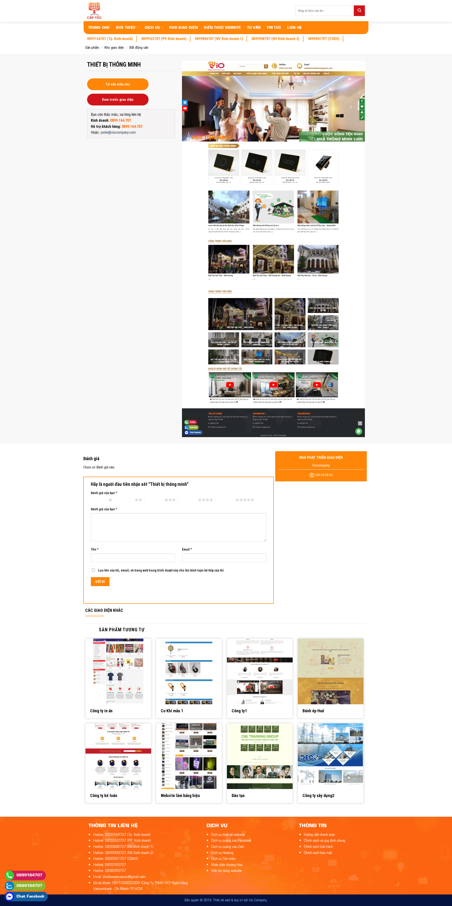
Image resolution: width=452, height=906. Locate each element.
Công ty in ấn (101, 710)
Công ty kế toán (103, 795)
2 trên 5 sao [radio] (125, 500)
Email (187, 549)
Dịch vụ (152, 27)
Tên (94, 549)
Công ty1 (239, 710)
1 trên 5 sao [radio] (99, 500)
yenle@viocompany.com (118, 132)
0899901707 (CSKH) (323, 38)
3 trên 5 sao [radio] (155, 500)
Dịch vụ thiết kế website (228, 834)
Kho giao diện (183, 27)
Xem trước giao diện (118, 99)
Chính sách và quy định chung (324, 840)
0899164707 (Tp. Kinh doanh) (110, 38)
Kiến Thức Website (222, 27)
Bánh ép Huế (313, 710)
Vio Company (258, 899)
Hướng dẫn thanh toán (319, 834)
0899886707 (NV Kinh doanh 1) (219, 38)
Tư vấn (254, 27)
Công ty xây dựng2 (318, 795)
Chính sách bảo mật (318, 852)
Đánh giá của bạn (104, 493)
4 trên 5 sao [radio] (188, 500)
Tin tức (274, 27)
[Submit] (359, 10)
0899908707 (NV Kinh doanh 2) (275, 38)
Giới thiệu (126, 27)
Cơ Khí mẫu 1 (172, 710)
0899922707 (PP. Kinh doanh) (163, 38)
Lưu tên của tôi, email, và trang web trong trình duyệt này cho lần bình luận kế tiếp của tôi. (161, 570)
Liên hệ (294, 27)
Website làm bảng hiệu (180, 795)
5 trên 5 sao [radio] (225, 500)
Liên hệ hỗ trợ (323, 475)
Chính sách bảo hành (318, 846)
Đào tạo (238, 795)
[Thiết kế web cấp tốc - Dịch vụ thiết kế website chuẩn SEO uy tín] (113, 10)
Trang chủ (99, 27)
